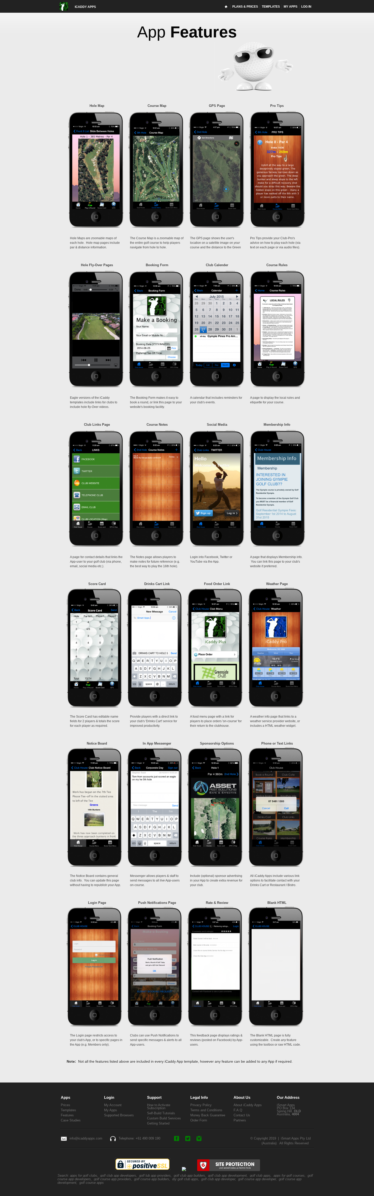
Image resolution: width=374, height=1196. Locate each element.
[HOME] (226, 6)
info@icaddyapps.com (85, 1138)
